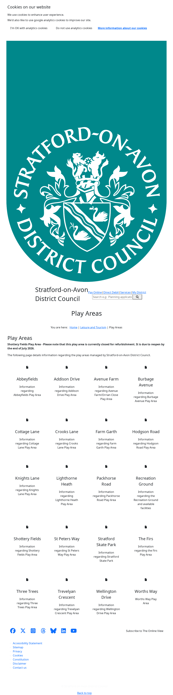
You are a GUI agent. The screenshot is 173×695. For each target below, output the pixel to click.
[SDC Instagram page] (33, 630)
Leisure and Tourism (93, 327)
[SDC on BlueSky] (53, 630)
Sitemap (18, 647)
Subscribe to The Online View (144, 631)
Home (73, 327)
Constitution (21, 659)
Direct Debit (111, 292)
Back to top (84, 693)
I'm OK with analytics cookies (28, 28)
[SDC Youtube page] (73, 630)
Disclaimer (19, 663)
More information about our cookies (122, 28)
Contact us (20, 667)
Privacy (17, 651)
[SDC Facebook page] (13, 630)
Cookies (18, 655)
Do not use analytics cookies (74, 28)
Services (125, 292)
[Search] (137, 296)
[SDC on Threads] (43, 630)
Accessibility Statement (27, 643)
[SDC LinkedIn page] (63, 630)
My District (139, 292)
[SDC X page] (23, 630)
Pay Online (95, 292)
